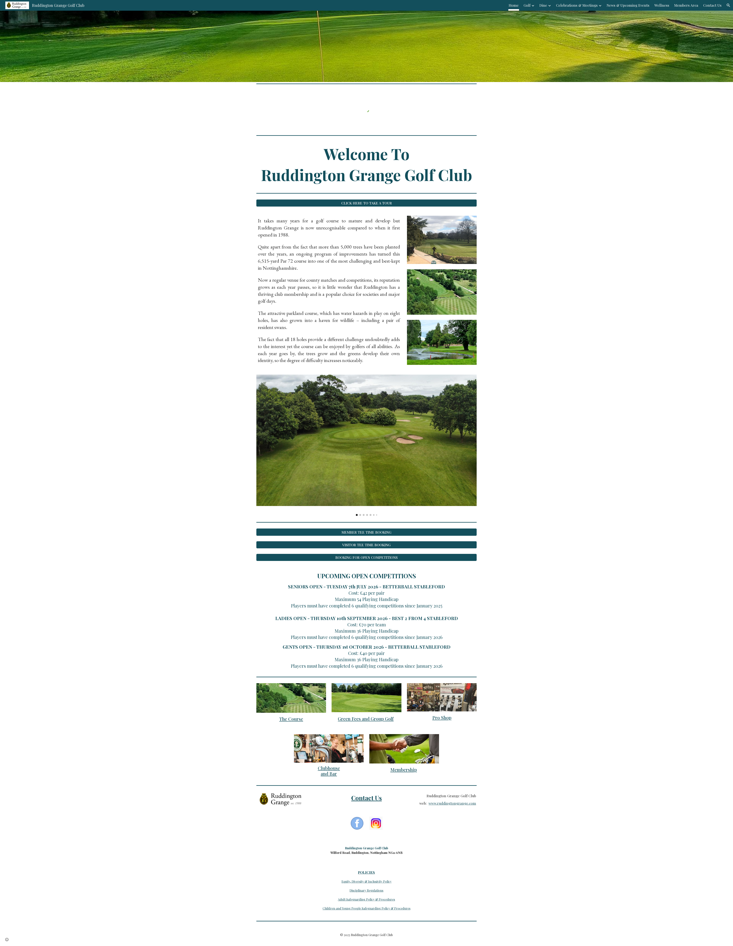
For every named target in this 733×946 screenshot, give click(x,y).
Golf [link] (527, 5)
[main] (366, 164)
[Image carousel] (366, 445)
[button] (728, 5)
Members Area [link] (686, 5)
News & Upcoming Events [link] (628, 5)
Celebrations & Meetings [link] (577, 5)
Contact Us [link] (712, 5)
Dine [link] (543, 5)
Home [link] (514, 5)
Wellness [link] (661, 5)
